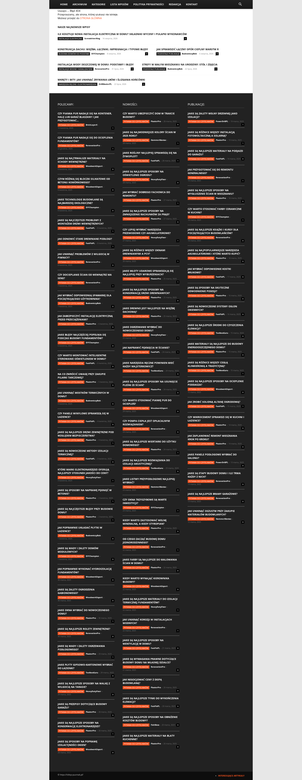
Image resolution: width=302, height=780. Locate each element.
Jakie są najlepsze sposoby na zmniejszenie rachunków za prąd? (146, 212)
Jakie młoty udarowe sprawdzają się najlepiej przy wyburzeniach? (148, 272)
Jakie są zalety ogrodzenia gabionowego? (76, 591)
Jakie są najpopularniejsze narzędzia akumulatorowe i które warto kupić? (214, 252)
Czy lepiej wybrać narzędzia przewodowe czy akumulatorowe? (147, 231)
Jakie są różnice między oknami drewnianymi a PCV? (144, 252)
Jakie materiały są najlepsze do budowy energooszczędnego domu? (215, 345)
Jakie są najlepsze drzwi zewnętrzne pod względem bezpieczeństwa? (86, 433)
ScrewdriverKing (92, 38)
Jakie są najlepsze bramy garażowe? (213, 493)
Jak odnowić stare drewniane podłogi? (85, 238)
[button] (240, 4)
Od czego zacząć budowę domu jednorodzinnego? (144, 540)
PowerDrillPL (222, 121)
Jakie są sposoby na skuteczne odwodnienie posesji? (208, 289)
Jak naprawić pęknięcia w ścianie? (146, 347)
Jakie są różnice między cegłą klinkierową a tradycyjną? (208, 364)
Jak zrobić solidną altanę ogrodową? (214, 401)
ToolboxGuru (92, 672)
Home (64, 4)
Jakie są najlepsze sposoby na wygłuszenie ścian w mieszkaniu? (211, 192)
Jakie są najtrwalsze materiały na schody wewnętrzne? (81, 160)
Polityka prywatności (148, 4)
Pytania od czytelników (71, 125)
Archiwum (80, 4)
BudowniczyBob (189, 53)
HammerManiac (158, 140)
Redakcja (175, 4)
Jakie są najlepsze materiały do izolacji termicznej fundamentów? (150, 600)
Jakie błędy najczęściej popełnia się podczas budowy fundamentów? (82, 336)
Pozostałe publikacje (168, 53)
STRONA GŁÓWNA (91, 18)
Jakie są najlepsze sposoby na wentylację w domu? (143, 642)
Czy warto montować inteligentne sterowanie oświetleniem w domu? (82, 357)
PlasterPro (91, 323)
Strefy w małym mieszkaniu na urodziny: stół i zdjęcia (179, 64)
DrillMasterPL (105, 84)
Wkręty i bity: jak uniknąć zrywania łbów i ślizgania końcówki (101, 79)
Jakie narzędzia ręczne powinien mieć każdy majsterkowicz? (148, 364)
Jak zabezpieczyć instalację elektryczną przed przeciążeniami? (85, 317)
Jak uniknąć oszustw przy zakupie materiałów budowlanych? (211, 512)
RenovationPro (102, 69)
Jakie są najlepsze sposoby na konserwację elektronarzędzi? (79, 724)
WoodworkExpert (94, 166)
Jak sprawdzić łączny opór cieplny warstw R (187, 49)
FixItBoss (155, 725)
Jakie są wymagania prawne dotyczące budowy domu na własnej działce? (149, 660)
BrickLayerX (91, 124)
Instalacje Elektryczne (70, 38)
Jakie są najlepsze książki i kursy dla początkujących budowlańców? (213, 231)
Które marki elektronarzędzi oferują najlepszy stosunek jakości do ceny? (83, 471)
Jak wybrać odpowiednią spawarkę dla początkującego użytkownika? (84, 297)
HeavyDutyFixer (93, 477)
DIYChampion (98, 53)
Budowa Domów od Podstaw (74, 53)
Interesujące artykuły (231, 775)
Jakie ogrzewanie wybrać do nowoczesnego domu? (142, 328)
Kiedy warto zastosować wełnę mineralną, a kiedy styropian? (145, 522)
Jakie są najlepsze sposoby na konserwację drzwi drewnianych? (146, 291)
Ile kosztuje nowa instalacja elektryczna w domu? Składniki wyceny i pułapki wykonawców (122, 34)
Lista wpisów (119, 4)
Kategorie (98, 4)
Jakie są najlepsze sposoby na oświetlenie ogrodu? (143, 173)
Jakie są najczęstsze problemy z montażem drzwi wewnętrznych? (81, 221)
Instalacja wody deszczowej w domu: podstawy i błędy (96, 64)
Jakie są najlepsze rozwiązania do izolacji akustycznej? (146, 462)
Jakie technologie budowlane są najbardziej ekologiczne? (80, 201)
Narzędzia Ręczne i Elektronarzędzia (77, 84)
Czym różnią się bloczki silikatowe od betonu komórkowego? (84, 180)
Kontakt (191, 4)
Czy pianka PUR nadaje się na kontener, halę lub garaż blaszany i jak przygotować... (85, 117)
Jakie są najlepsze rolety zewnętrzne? (84, 628)
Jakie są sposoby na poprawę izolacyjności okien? (77, 743)
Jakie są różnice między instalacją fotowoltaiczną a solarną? (211, 133)
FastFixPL (90, 228)
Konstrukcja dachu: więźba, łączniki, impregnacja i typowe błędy (103, 49)
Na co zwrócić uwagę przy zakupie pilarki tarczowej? (82, 375)
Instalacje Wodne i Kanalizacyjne (75, 69)
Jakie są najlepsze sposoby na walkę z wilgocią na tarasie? (84, 685)
